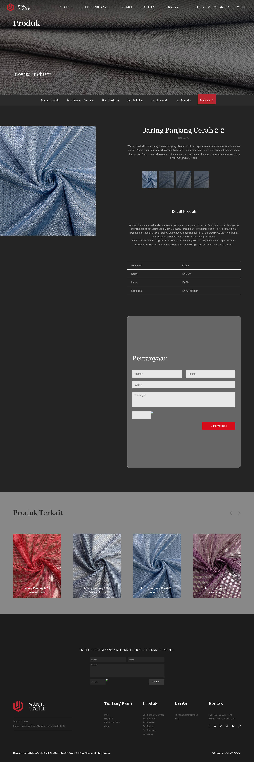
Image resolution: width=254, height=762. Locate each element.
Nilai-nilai (108, 718)
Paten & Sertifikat (112, 722)
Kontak (172, 7)
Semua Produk (50, 100)
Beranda (67, 7)
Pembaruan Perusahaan (186, 714)
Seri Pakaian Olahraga (80, 100)
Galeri (107, 726)
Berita (149, 7)
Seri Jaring (206, 100)
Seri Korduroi (110, 100)
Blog (177, 718)
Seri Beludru (135, 100)
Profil (106, 714)
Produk (126, 7)
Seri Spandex (183, 100)
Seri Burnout (159, 100)
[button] (231, 513)
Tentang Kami (97, 7)
